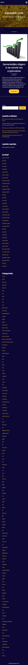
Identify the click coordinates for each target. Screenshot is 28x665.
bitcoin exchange (6, 330)
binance (4, 316)
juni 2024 (4, 232)
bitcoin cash (5, 327)
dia (3, 427)
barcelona (4, 310)
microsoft (4, 536)
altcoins (4, 287)
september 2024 (6, 223)
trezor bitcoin (5, 601)
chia (3, 379)
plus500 (4, 558)
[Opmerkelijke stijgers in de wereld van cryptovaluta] (14, 47)
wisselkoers (5, 641)
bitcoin (3, 322)
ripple (3, 578)
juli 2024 (4, 229)
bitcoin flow (5, 333)
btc (3, 362)
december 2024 (6, 214)
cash (3, 370)
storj (3, 581)
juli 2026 (4, 160)
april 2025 (4, 203)
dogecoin (4, 436)
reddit (3, 576)
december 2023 (6, 249)
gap (3, 481)
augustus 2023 (5, 260)
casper (3, 373)
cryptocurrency (5, 416)
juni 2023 (4, 266)
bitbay (3, 319)
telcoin (3, 590)
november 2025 (6, 183)
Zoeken (4, 105)
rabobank (4, 564)
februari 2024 (5, 243)
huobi (3, 499)
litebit (3, 527)
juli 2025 (4, 194)
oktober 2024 (5, 220)
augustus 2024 (5, 226)
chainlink (4, 376)
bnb (3, 359)
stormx (4, 584)
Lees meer (14, 91)
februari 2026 (5, 175)
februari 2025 (5, 209)
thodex (3, 598)
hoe (3, 490)
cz (2, 419)
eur (3, 470)
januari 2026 (5, 177)
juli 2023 (4, 263)
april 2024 (4, 237)
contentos (4, 407)
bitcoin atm (4, 325)
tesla (3, 595)
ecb (3, 441)
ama (3, 290)
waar (3, 627)
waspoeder (4, 630)
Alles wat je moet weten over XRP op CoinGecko (13, 128)
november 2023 (6, 252)
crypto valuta (5, 413)
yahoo (3, 655)
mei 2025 (4, 200)
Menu (2, 2)
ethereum (4, 464)
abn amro (4, 282)
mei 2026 (4, 166)
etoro (3, 467)
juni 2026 (4, 163)
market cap (5, 533)
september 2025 (6, 189)
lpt (2, 530)
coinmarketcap (5, 402)
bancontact (5, 307)
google (3, 487)
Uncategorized (5, 607)
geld (3, 484)
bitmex (3, 347)
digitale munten (6, 430)
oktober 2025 (5, 186)
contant (4, 404)
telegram (4, 593)
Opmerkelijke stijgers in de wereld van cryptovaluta (14, 67)
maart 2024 (5, 240)
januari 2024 (5, 246)
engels (3, 450)
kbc (3, 516)
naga (3, 538)
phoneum (4, 556)
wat (3, 633)
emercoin (4, 447)
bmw (3, 356)
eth (3, 461)
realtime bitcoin (5, 570)
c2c (3, 367)
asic (3, 302)
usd (3, 610)
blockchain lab (5, 353)
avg (3, 305)
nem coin (4, 541)
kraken (3, 521)
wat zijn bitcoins (6, 635)
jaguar (3, 507)
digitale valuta (5, 433)
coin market (5, 390)
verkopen (4, 615)
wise (3, 638)
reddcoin (4, 573)
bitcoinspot (4, 345)
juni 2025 (4, 197)
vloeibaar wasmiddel (7, 621)
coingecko (4, 399)
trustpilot (4, 604)
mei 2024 (4, 234)
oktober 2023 (5, 254)
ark (3, 299)
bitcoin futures (5, 336)
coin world (4, 393)
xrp (3, 653)
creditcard (4, 410)
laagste (4, 524)
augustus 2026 (5, 157)
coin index (4, 387)
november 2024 (6, 217)
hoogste (4, 493)
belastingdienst (5, 313)
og (2, 544)
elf (2, 444)
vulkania (4, 624)
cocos (3, 382)
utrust (3, 613)
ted (3, 587)
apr (3, 293)
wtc (3, 650)
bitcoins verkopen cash (7, 342)
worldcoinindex (5, 647)
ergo (3, 459)
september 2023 (6, 257)
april (3, 296)
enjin (3, 453)
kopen (3, 518)
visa (3, 618)
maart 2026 (5, 172)
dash (3, 422)
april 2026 (4, 169)
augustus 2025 (5, 192)
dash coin (4, 424)
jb (2, 510)
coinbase (4, 396)
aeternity (4, 285)
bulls (3, 364)
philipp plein (5, 553)
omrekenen (5, 547)
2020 (3, 279)
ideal (3, 501)
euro (3, 473)
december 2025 (6, 180)
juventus (4, 513)
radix (3, 567)
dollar (3, 439)
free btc (4, 479)
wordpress (4, 644)
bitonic (3, 350)
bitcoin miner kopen (6, 339)
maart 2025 (5, 206)
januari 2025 (5, 212)
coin (3, 384)
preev (3, 561)
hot (3, 496)
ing (3, 504)
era (3, 456)
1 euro (3, 276)
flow (3, 476)
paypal (3, 550)
